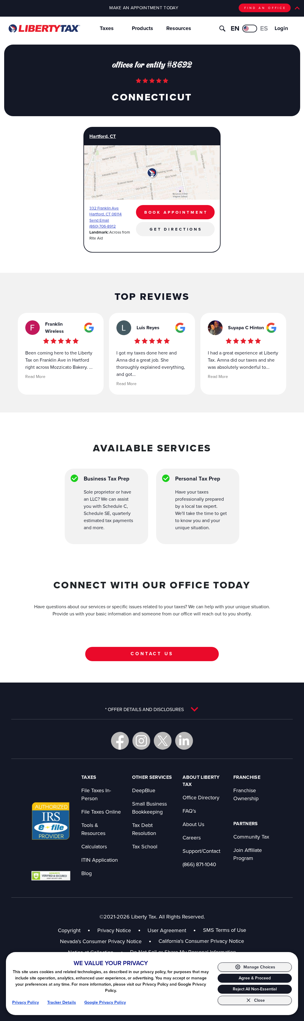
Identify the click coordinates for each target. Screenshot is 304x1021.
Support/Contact (201, 851)
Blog (86, 873)
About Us (193, 824)
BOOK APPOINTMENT (176, 212)
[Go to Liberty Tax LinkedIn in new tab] (184, 741)
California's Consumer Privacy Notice (201, 941)
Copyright (69, 930)
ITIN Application (99, 860)
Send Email (99, 220)
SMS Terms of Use (224, 930)
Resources (178, 28)
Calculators (94, 846)
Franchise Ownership (246, 794)
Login (281, 28)
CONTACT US (152, 653)
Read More (35, 376)
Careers (192, 837)
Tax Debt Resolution (144, 829)
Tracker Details (61, 1002)
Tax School (144, 846)
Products (142, 28)
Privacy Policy (25, 1002)
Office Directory (201, 797)
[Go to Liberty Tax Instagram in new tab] (141, 741)
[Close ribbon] (297, 8)
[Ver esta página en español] (249, 28)
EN (235, 28)
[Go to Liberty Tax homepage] (44, 28)
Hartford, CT (102, 136)
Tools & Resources (93, 829)
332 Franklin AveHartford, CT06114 (105, 211)
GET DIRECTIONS (176, 229)
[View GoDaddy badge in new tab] (50, 876)
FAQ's (189, 810)
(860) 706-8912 (102, 226)
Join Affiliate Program (247, 854)
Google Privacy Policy (105, 1002)
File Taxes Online (101, 811)
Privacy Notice (114, 930)
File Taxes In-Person (96, 794)
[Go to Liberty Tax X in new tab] (163, 741)
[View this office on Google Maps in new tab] (89, 327)
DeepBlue (143, 790)
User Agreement (167, 930)
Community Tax (251, 836)
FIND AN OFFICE (265, 8)
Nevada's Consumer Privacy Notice (105, 941)
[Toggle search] (222, 28)
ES (264, 28)
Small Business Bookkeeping (149, 807)
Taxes (107, 28)
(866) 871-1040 (199, 864)
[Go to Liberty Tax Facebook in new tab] (120, 741)
